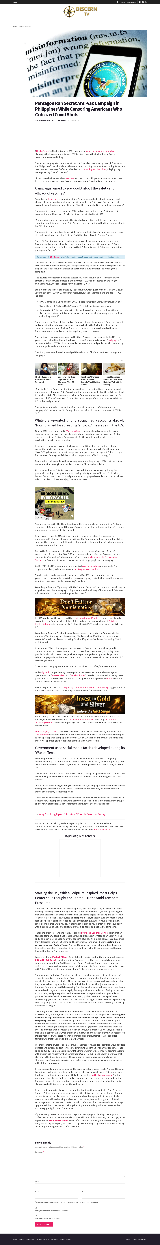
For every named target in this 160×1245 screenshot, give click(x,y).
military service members (86, 569)
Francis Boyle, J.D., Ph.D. (47, 731)
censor (109, 678)
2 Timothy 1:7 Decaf (45, 959)
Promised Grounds (58, 1120)
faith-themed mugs (101, 1075)
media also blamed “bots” (86, 618)
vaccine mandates (91, 566)
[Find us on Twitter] (143, 2)
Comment (39, 1152)
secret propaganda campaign (99, 151)
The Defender (42, 151)
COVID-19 (69, 178)
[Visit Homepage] (80, 11)
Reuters (52, 198)
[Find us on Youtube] (140, 2)
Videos (21, 26)
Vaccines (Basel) (74, 430)
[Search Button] (117, 2)
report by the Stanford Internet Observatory (86, 687)
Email (38, 1192)
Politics (21, 1240)
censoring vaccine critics (94, 169)
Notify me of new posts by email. (47, 1218)
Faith (62, 1240)
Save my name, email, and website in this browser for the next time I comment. (67, 1202)
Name (38, 1181)
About (15, 1240)
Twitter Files (58, 675)
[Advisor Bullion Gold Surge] (80, 704)
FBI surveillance (102, 829)
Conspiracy (27, 26)
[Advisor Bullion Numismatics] (80, 606)
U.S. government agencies (80, 719)
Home (15, 2)
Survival (68, 1240)
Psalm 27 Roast (60, 956)
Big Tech (45, 672)
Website (85, 1192)
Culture (38, 1240)
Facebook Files (78, 675)
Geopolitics (54, 1240)
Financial (46, 1240)
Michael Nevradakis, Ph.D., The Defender (52, 120)
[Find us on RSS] (146, 2)
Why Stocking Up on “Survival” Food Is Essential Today (72, 814)
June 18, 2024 (75, 120)
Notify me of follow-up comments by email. (52, 1211)
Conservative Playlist (139, 1239)
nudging (112, 340)
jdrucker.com (55, 257)
